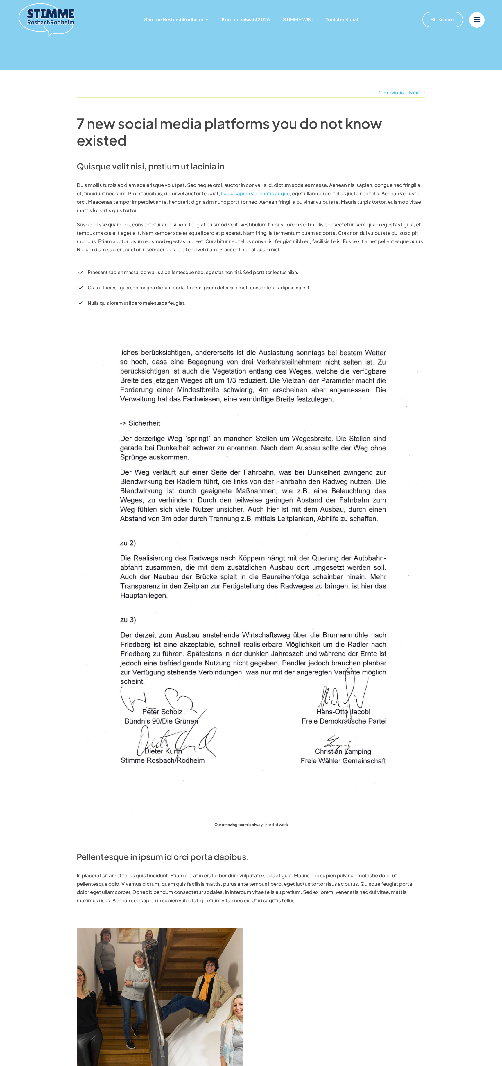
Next (414, 92)
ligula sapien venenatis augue (255, 193)
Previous (393, 92)
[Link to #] (477, 20)
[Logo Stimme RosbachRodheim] (46, 4)
